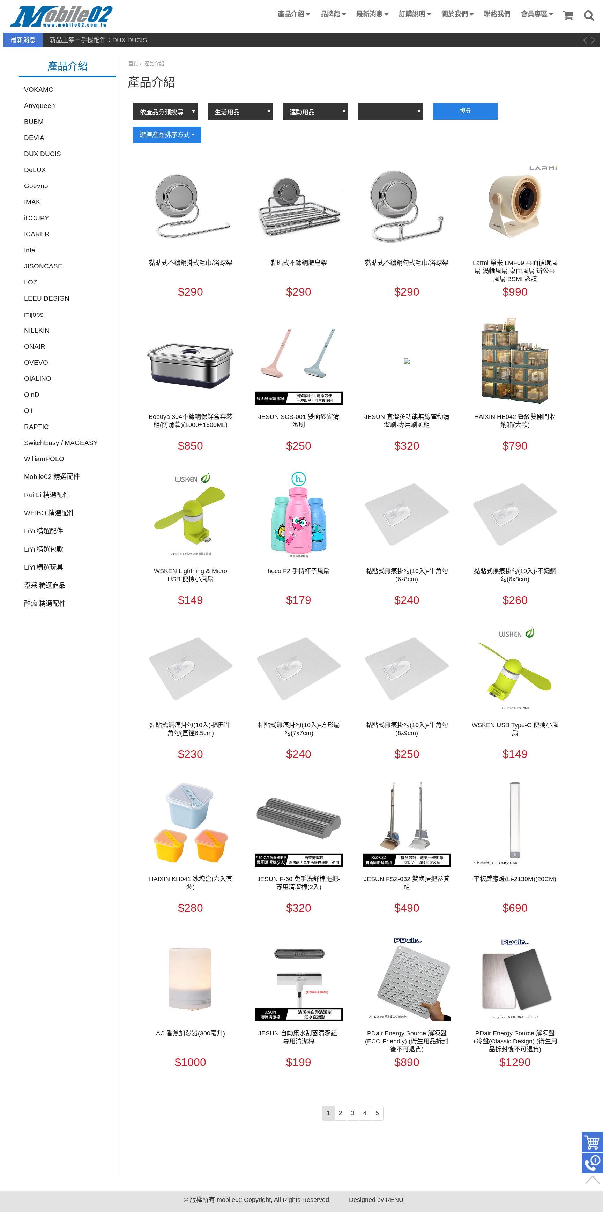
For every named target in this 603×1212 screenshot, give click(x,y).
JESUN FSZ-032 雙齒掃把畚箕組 (407, 882)
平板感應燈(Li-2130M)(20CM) (515, 878)
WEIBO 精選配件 (49, 513)
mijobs (34, 314)
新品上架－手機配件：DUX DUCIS (98, 40)
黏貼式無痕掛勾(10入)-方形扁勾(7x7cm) (299, 729)
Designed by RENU (376, 1199)
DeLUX (35, 169)
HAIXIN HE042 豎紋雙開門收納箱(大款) (515, 420)
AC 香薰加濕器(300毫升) (190, 1033)
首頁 (133, 63)
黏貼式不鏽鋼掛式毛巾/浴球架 (190, 262)
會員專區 (534, 14)
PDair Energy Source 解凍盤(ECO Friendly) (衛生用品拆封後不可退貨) (406, 1041)
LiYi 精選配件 (43, 531)
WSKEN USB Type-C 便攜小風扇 (515, 729)
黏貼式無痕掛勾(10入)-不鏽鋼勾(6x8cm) (515, 575)
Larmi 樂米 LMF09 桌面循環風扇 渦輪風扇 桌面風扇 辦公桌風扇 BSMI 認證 (515, 270)
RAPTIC (36, 426)
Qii (28, 410)
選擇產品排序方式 (166, 134)
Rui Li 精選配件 (46, 494)
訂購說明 (412, 14)
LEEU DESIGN (46, 298)
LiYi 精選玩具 (43, 567)
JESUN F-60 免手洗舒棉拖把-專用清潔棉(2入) (298, 882)
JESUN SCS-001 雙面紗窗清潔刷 (298, 420)
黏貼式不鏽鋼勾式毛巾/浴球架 (406, 262)
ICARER (37, 234)
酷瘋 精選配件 (45, 603)
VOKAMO (39, 89)
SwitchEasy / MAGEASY (61, 442)
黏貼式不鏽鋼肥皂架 (298, 262)
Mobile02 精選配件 (52, 476)
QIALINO (37, 378)
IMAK (32, 202)
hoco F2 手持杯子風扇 (299, 571)
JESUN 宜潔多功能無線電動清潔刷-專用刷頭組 (406, 420)
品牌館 (330, 14)
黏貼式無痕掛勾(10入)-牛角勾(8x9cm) (407, 729)
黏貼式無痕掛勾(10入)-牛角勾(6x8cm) (407, 575)
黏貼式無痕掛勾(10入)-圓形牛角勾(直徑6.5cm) (190, 729)
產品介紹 (291, 14)
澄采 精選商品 (45, 585)
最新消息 (369, 14)
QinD (31, 394)
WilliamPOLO (44, 459)
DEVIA (34, 137)
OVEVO (36, 362)
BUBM (34, 121)
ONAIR (34, 346)
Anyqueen (39, 105)
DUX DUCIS (42, 153)
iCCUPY (36, 218)
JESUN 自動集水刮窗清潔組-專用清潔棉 (298, 1037)
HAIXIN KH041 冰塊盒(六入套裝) (190, 882)
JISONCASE (43, 266)
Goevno (36, 186)
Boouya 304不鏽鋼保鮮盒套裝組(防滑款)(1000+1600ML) (190, 420)
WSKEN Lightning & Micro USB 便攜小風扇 (190, 575)
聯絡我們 (497, 14)
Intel (30, 250)
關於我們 (454, 14)
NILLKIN (37, 330)
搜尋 (465, 111)
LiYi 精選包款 (43, 549)
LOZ (30, 282)
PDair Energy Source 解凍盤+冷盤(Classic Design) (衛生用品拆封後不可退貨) (514, 1041)
